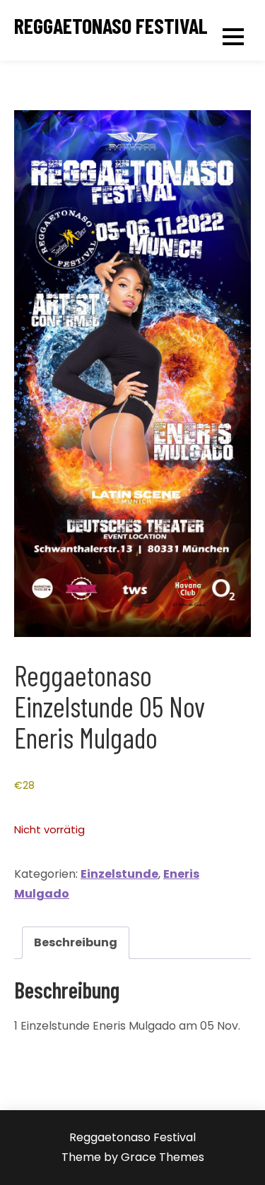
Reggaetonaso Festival (111, 25)
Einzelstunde (119, 874)
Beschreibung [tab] (75, 942)
